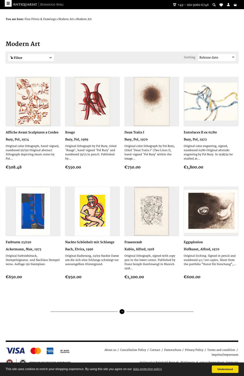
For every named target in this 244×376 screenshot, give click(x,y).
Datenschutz (172, 350)
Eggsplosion (193, 242)
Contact (155, 350)
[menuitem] (228, 4)
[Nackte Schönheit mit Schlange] (92, 211)
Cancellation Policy (133, 350)
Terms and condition (221, 350)
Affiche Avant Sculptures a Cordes (32, 132)
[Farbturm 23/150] (33, 211)
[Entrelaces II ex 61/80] (211, 101)
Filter (17, 58)
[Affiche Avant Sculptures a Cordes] (33, 101)
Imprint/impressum (225, 354)
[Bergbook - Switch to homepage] (38, 5)
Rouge (70, 132)
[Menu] (8, 3)
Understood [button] (225, 369)
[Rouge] (92, 101)
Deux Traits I (134, 132)
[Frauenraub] (151, 211)
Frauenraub (133, 242)
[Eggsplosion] (211, 211)
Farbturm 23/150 (18, 242)
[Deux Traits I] (151, 101)
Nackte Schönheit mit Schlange (89, 242)
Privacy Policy (194, 350)
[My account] (228, 4)
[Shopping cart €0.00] (235, 4)
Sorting (189, 57)
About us (110, 350)
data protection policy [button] (147, 369)
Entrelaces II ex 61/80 (200, 132)
